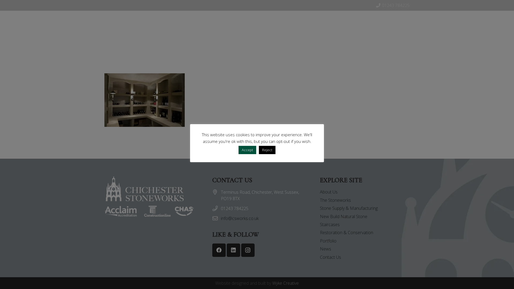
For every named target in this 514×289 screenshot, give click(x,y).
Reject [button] (267, 149)
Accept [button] (247, 149)
